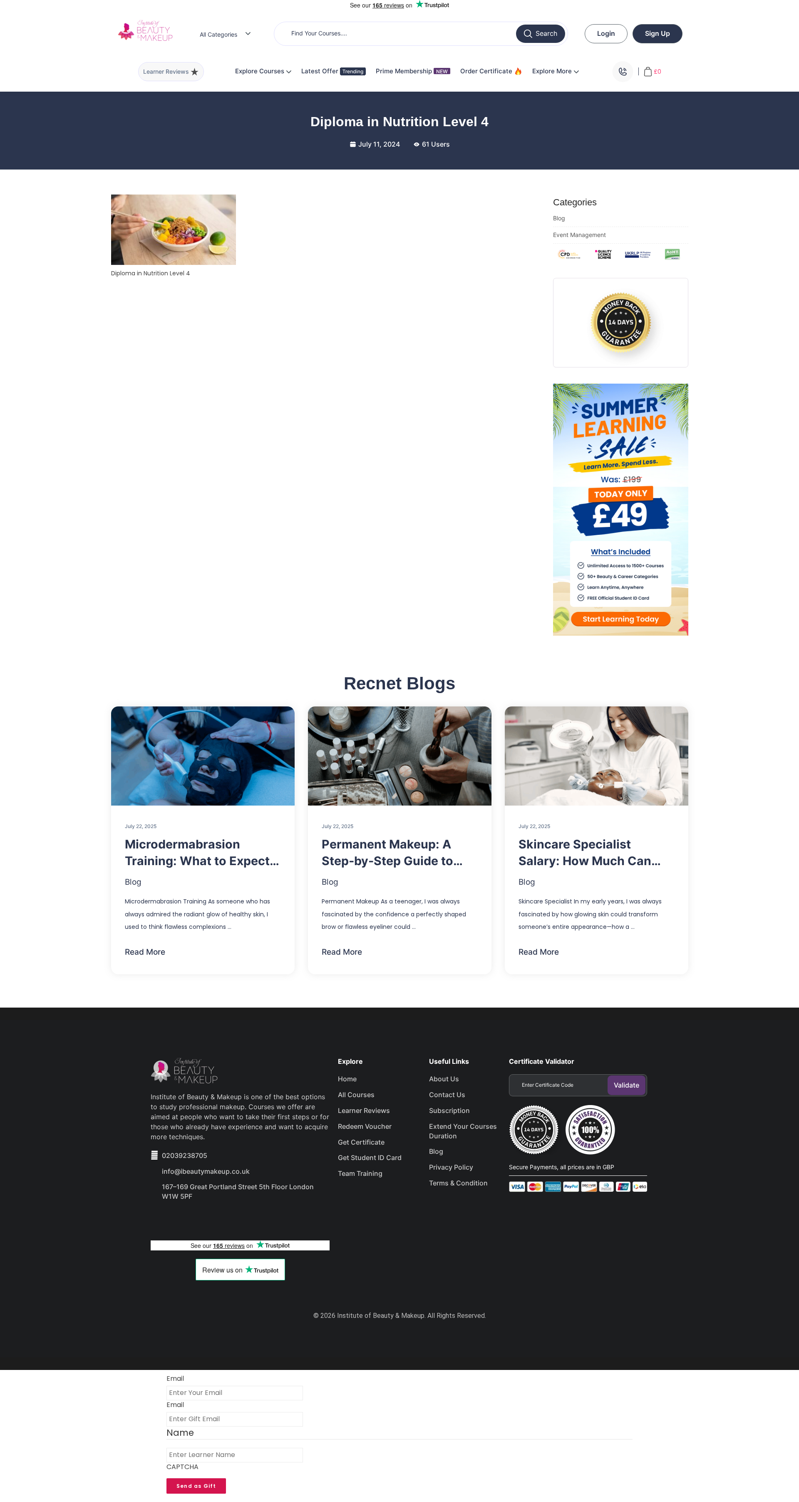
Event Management (579, 234)
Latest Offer (320, 71)
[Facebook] (161, 1219)
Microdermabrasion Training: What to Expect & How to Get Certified (202, 853)
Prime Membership (412, 71)
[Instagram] (220, 1219)
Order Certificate (487, 71)
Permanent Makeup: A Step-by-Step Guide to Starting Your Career (387, 853)
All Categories (218, 34)
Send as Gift (196, 1486)
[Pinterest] (249, 1219)
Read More (145, 952)
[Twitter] (190, 1219)
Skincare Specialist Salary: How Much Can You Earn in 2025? (585, 853)
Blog (559, 218)
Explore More (552, 71)
